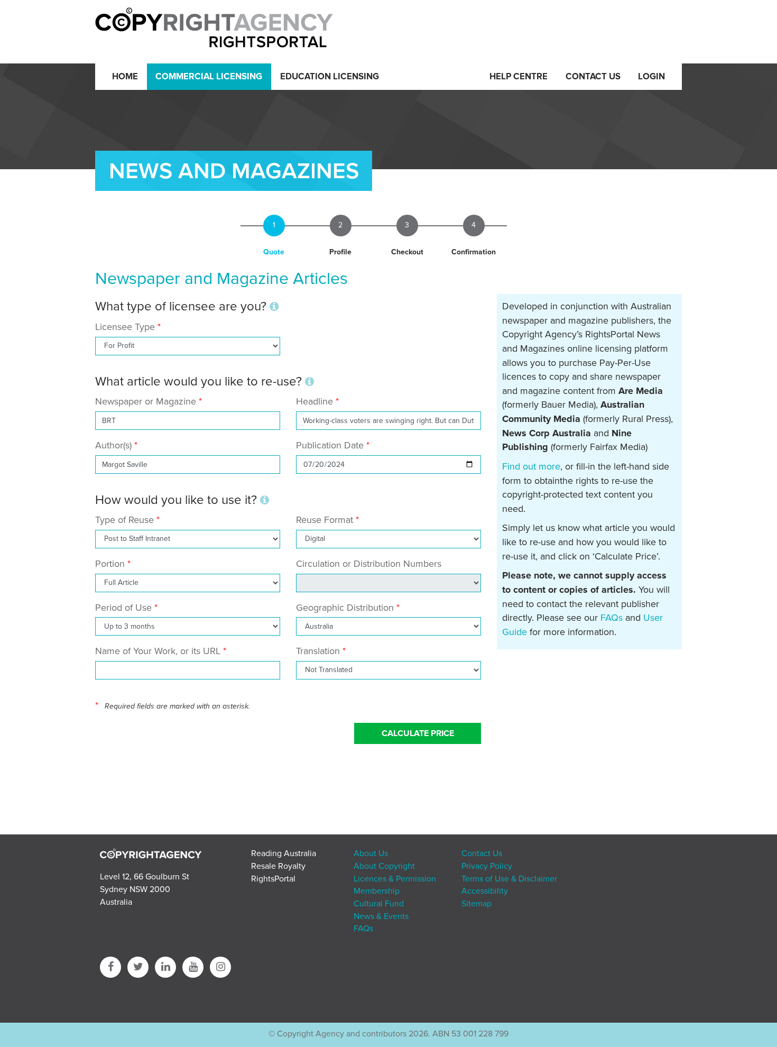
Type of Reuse (124, 520)
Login (651, 76)
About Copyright (384, 866)
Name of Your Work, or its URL (157, 651)
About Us (371, 853)
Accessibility (484, 891)
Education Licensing (329, 76)
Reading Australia (283, 853)
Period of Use (123, 607)
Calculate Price (418, 733)
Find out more (531, 466)
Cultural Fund (379, 903)
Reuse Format (324, 520)
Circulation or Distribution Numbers (368, 564)
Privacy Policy (486, 866)
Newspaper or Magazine (145, 401)
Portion (110, 564)
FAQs (611, 617)
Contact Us (593, 76)
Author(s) (113, 445)
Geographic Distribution (345, 607)
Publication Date (330, 445)
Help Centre (518, 76)
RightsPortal (273, 879)
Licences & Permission (395, 879)
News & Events (381, 916)
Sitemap (476, 903)
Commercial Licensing (208, 76)
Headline (314, 401)
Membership (377, 891)
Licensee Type (126, 327)
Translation (318, 651)
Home (125, 76)
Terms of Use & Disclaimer (509, 879)
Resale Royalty (278, 866)
